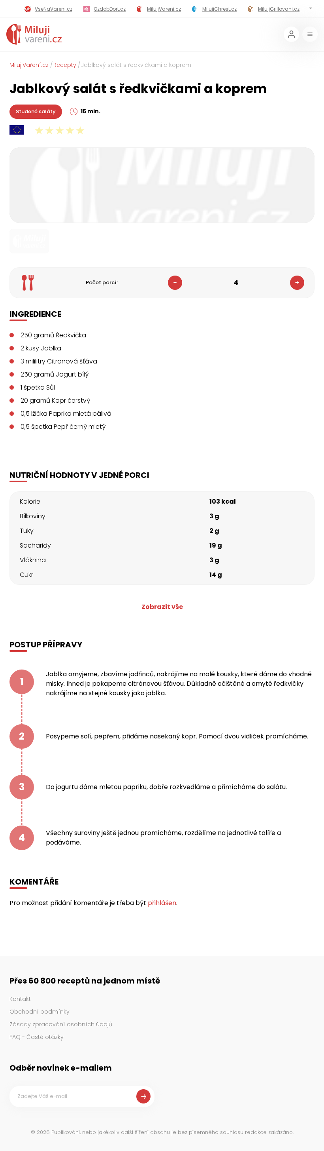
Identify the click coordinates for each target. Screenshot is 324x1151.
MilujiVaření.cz (29, 65)
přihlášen (162, 902)
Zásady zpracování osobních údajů (60, 1024)
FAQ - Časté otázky (36, 1037)
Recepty (64, 65)
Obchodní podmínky (39, 1012)
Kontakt (20, 999)
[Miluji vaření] (34, 34)
